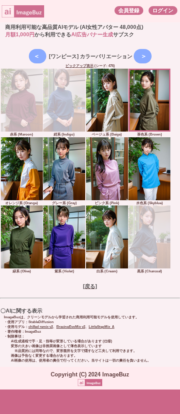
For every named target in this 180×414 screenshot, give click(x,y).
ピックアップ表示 (79, 66)
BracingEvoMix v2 (70, 327)
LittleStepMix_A (101, 327)
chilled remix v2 (40, 327)
